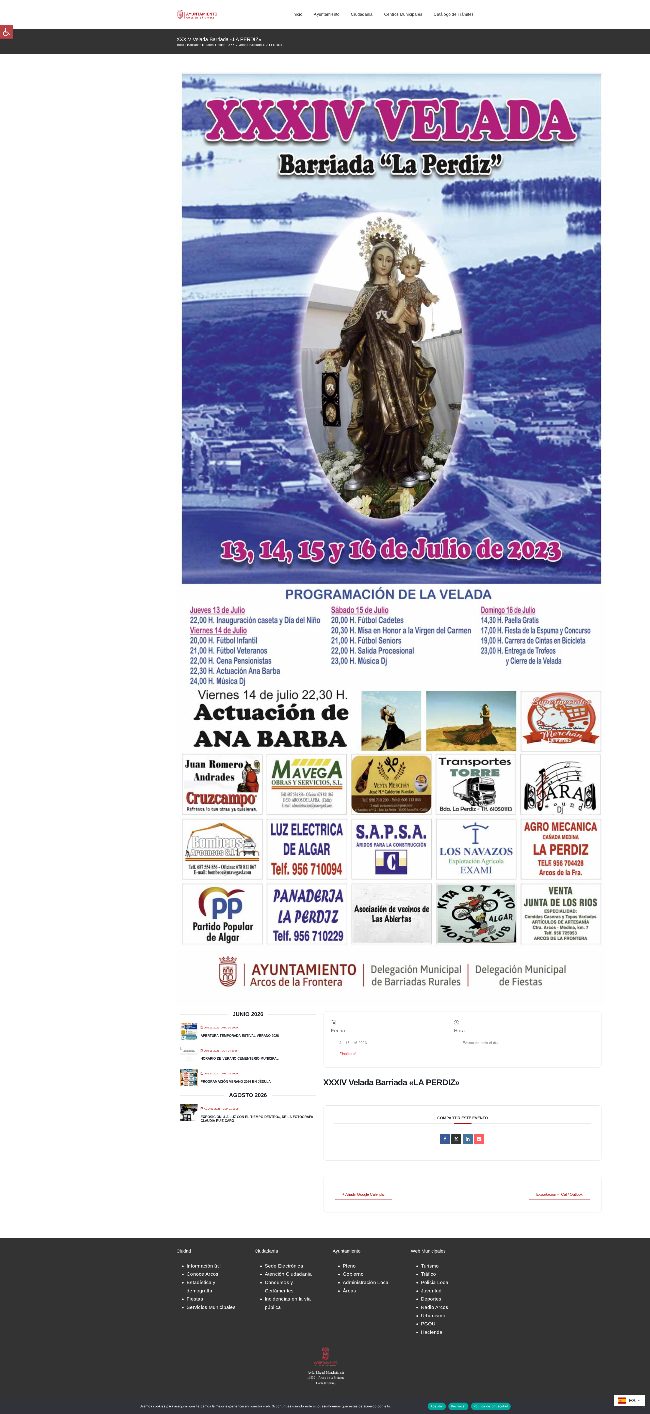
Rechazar (458, 1406)
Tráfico (428, 1274)
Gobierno (353, 1274)
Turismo (430, 1266)
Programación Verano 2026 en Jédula (236, 1082)
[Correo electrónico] (479, 1139)
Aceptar (436, 1406)
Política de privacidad (408, 1406)
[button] (6, 32)
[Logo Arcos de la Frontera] (197, 11)
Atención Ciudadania (288, 1274)
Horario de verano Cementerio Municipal (240, 1058)
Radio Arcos (434, 1307)
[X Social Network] (456, 1139)
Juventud (431, 1290)
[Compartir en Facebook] (445, 1139)
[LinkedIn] (468, 1139)
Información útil (204, 1266)
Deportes (431, 1299)
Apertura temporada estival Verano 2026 (240, 1036)
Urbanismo (433, 1315)
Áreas (349, 1290)
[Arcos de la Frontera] (325, 1349)
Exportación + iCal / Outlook (559, 1194)
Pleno (349, 1266)
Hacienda (432, 1332)
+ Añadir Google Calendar (363, 1194)
